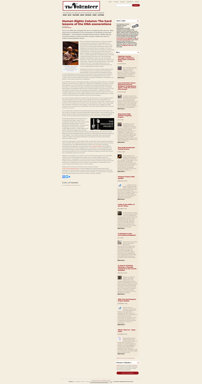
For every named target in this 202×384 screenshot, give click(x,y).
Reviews (88, 15)
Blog (69, 15)
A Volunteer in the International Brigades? (127, 234)
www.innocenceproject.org (70, 168)
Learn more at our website (124, 38)
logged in (70, 185)
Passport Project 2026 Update (126, 177)
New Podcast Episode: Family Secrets (126, 148)
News (82, 15)
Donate (137, 1)
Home (65, 15)
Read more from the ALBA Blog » (126, 358)
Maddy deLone (67, 27)
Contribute (129, 1)
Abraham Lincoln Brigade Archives (103, 380)
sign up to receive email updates (127, 39)
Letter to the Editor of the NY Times (126, 205)
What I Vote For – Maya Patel (126, 330)
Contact (116, 1)
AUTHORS (101, 15)
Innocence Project (96, 146)
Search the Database (127, 373)
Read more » (121, 77)
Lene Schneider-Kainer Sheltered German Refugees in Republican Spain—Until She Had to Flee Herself (127, 86)
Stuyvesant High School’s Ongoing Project (124, 115)
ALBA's (118, 365)
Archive (122, 1)
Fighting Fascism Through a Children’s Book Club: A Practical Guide (126, 58)
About (110, 1)
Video (94, 15)
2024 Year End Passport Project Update (127, 300)
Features (76, 15)
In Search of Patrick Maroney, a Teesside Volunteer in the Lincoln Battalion (127, 268)
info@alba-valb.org (127, 45)
